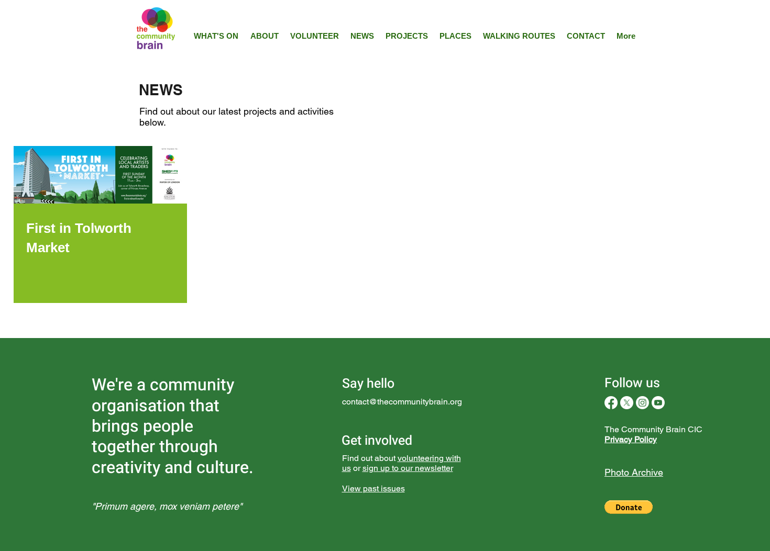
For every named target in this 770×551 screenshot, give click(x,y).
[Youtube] (658, 402)
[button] (628, 507)
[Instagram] (642, 402)
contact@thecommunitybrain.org (402, 402)
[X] (626, 402)
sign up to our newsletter (407, 468)
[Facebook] (611, 402)
